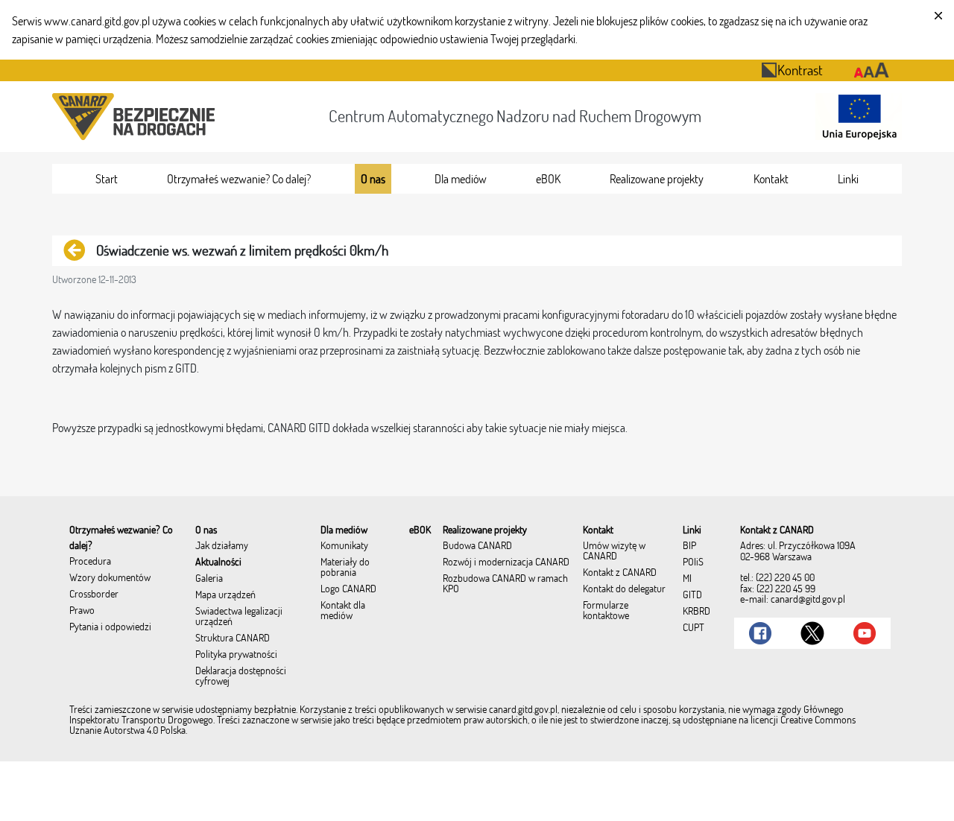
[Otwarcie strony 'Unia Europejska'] (855, 116)
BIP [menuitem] (689, 546)
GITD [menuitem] (692, 595)
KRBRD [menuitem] (696, 612)
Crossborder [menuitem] (94, 594)
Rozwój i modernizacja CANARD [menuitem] (506, 562)
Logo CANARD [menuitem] (348, 589)
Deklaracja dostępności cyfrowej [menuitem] (240, 676)
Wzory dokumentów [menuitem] (110, 578)
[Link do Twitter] (812, 633)
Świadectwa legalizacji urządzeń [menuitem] (238, 617)
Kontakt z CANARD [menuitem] (620, 573)
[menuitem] (106, 179)
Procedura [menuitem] (90, 562)
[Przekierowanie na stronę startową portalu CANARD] (136, 116)
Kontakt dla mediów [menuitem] (342, 611)
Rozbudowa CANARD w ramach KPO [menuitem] (505, 584)
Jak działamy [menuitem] (221, 546)
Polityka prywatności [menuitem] (236, 655)
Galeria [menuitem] (209, 579)
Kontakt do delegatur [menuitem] (624, 589)
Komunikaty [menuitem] (344, 546)
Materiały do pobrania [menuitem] (345, 568)
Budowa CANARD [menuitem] (477, 546)
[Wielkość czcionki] (872, 70)
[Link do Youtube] (864, 633)
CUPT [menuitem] (693, 628)
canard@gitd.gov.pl (808, 599)
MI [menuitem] (687, 579)
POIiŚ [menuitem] (693, 562)
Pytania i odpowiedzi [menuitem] (110, 627)
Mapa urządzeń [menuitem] (225, 595)
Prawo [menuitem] (82, 611)
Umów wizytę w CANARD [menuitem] (614, 551)
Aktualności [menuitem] (218, 562)
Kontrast (800, 69)
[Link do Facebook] (760, 633)
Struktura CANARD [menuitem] (232, 638)
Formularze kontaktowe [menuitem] (606, 611)
